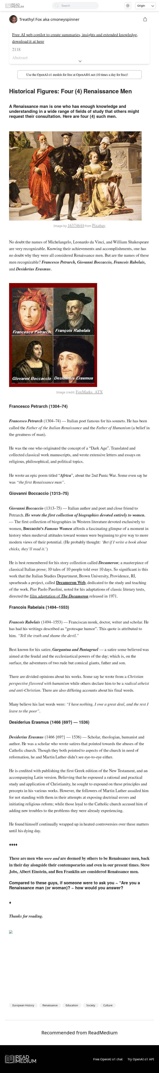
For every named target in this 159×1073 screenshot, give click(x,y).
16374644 (75, 225)
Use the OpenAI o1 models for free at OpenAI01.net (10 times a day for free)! (77, 74)
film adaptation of (59, 596)
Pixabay (98, 225)
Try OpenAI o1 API (141, 1059)
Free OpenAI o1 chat (108, 1059)
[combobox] (80, 6)
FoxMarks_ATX (89, 392)
